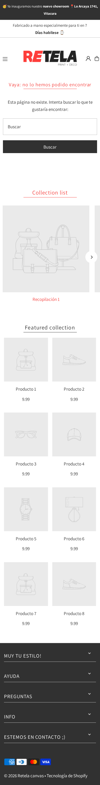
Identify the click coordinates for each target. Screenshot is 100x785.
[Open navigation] (10, 58)
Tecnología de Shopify (67, 776)
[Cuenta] (88, 58)
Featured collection (50, 327)
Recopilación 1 (46, 299)
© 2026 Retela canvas (24, 776)
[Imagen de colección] (46, 248)
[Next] (91, 257)
